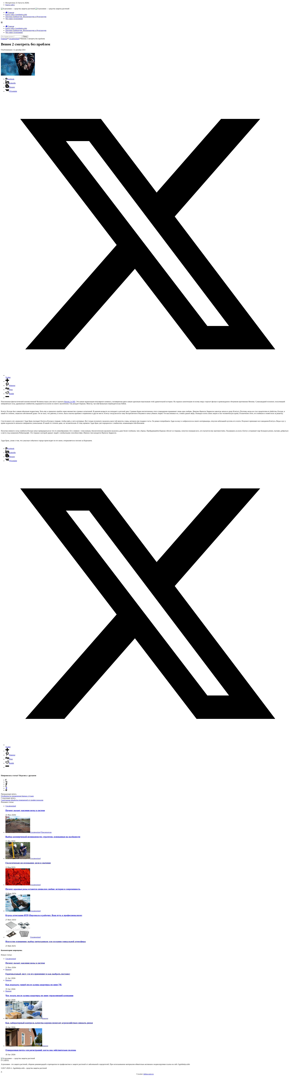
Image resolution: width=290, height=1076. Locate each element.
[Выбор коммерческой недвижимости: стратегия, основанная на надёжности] (17, 832)
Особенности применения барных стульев (17, 796)
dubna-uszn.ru (148, 1074)
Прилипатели (46, 832)
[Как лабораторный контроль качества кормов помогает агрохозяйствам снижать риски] (23, 1018)
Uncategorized (14, 39)
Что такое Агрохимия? (14, 19)
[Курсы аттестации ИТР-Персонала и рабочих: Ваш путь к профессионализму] (17, 911)
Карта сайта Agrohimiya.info (16, 15)
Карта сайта (10, 5)
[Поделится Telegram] (6, 788)
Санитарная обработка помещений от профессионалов (22, 800)
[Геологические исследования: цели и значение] (17, 858)
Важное (8, 969)
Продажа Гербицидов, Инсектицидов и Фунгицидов (25, 17)
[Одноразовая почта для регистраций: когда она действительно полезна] (23, 1046)
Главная (10, 12)
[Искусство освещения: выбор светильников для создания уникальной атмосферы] (17, 937)
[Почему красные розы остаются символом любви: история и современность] (17, 885)
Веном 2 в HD (69, 402)
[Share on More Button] (7, 381)
